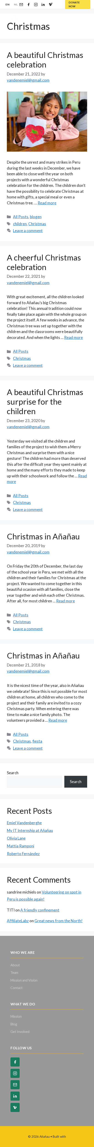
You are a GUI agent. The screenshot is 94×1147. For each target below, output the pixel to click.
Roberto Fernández (23, 853)
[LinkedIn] (43, 4)
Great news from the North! (58, 920)
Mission (16, 1016)
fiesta (37, 741)
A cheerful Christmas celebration (44, 262)
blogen (36, 216)
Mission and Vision (23, 980)
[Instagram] (36, 4)
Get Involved (19, 1032)
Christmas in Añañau (43, 536)
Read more (47, 202)
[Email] (21, 4)
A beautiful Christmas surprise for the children (45, 401)
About (15, 965)
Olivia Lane (16, 838)
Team (14, 972)
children (20, 223)
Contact (16, 988)
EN (7, 4)
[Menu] (82, 18)
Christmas (37, 223)
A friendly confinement (39, 910)
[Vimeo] (50, 4)
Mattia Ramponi (20, 846)
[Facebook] (28, 4)
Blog (13, 1024)
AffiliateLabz (18, 920)
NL (16, 4)
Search (12, 772)
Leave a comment (28, 230)
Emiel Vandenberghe (24, 822)
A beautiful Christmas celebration (45, 59)
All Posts (20, 216)
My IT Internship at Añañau (30, 830)
